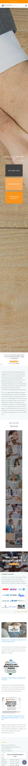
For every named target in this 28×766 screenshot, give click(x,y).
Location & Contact (14, 197)
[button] (14, 1)
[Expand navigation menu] (26, 5)
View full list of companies (21, 611)
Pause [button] (1, 364)
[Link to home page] (12, 5)
